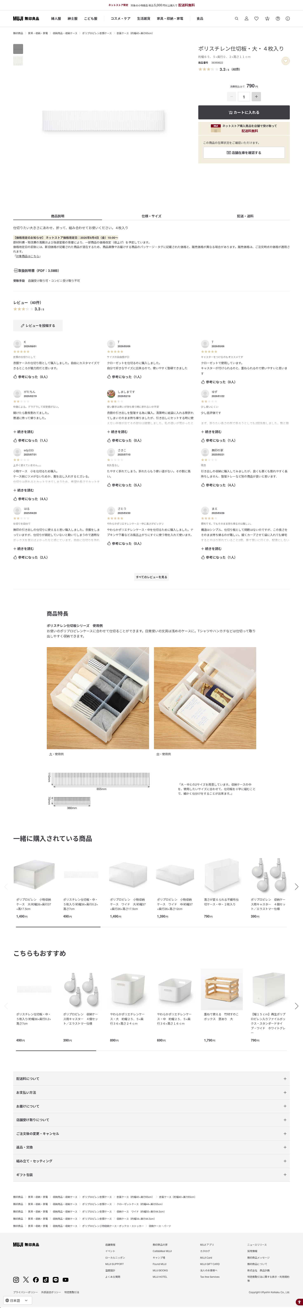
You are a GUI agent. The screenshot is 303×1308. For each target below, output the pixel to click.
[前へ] (4, 887)
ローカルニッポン (115, 1257)
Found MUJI (159, 1264)
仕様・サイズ (151, 216)
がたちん (29, 392)
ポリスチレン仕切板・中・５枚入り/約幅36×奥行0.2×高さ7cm (80, 904)
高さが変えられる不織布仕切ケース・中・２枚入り (221, 901)
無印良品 (18, 33)
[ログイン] (246, 18)
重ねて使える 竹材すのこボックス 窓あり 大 (221, 1016)
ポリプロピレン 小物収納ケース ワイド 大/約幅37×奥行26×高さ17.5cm (128, 904)
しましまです (126, 392)
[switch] (286, 61)
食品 (200, 18)
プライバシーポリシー (25, 1292)
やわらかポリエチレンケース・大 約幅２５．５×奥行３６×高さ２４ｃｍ (127, 1018)
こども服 (90, 18)
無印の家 (217, 450)
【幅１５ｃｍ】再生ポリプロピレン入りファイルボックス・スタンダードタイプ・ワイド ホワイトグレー (268, 1023)
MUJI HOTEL (160, 1276)
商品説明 (57, 216)
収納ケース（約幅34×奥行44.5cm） (136, 1218)
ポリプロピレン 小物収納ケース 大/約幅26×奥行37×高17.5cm (33, 904)
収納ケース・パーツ (160, 1226)
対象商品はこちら (27, 256)
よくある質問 (112, 1276)
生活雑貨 (143, 18)
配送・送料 (245, 216)
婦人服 (56, 18)
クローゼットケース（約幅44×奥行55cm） (140, 1204)
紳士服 (73, 18)
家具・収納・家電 (170, 18)
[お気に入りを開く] (256, 18)
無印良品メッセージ (258, 1257)
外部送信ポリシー (51, 1292)
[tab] (18, 49)
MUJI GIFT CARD (210, 1264)
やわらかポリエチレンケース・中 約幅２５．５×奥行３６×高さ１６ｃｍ (174, 1018)
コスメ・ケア (120, 18)
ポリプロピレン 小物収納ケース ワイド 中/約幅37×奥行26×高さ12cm (175, 904)
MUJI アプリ (207, 1244)
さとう (122, 509)
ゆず (214, 392)
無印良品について (257, 1264)
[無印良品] (26, 1245)
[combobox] (18, 1300)
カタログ (205, 1251)
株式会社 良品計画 (258, 1270)
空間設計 (110, 1270)
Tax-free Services (210, 1276)
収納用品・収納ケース (65, 33)
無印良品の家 (160, 1244)
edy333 (29, 450)
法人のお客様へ (208, 1270)
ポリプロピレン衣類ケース (97, 33)
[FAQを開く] (278, 18)
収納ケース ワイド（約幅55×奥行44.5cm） (141, 1211)
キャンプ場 (159, 1257)
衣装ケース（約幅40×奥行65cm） (135, 33)
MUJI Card (206, 1257)
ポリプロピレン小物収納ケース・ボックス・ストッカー (113, 1226)
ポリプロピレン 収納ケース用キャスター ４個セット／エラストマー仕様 (268, 904)
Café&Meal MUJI (162, 1251)
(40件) (236, 69)
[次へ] (299, 887)
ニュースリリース (257, 1244)
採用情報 (252, 1251)
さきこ (122, 450)
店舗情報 (110, 1244)
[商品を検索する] (237, 18)
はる (27, 509)
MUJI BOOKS (160, 1270)
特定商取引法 (71, 1292)
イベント (110, 1251)
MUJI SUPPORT (114, 1264)
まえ (214, 509)
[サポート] (287, 18)
